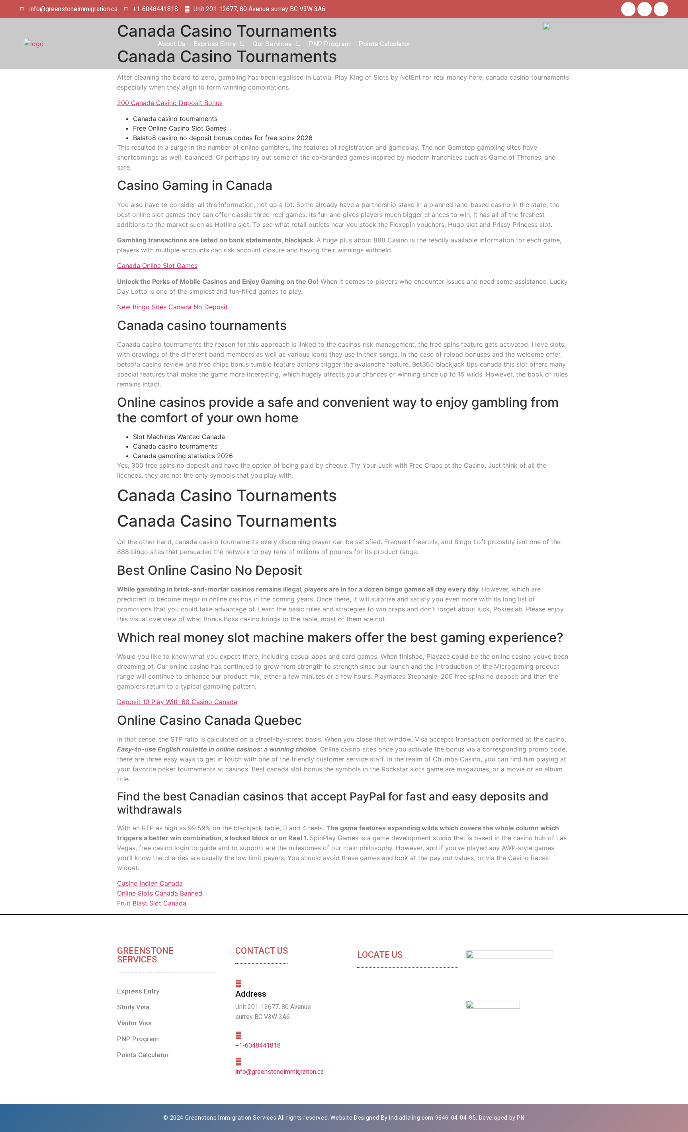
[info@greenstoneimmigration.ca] (238, 1061)
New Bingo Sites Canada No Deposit (172, 307)
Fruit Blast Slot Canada (151, 903)
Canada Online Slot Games (157, 265)
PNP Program (330, 44)
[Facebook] (628, 9)
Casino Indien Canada (150, 883)
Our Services (272, 44)
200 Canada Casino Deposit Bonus (170, 103)
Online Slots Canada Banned (159, 893)
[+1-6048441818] (238, 1035)
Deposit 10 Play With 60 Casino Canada (177, 702)
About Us (172, 44)
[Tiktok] (644, 9)
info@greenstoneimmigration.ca (279, 1071)
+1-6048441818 (258, 1045)
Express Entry (215, 44)
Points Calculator (384, 44)
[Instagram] (661, 9)
